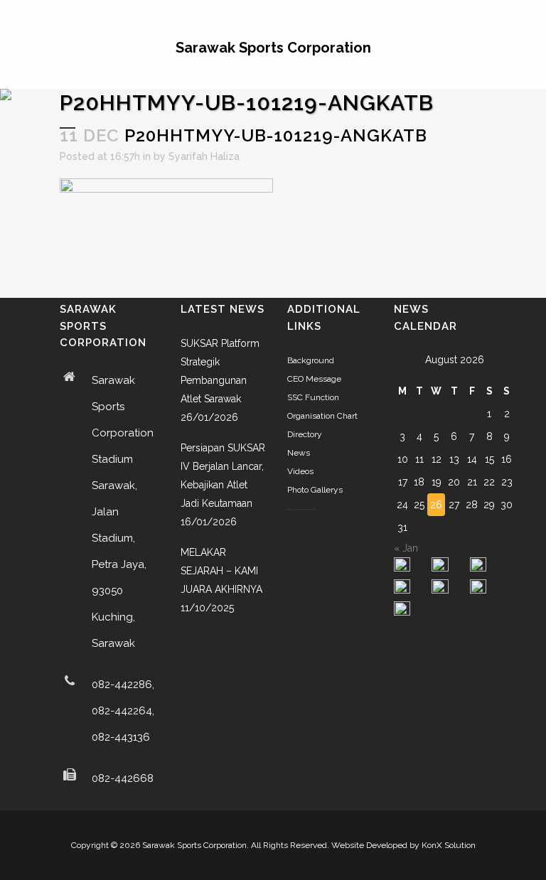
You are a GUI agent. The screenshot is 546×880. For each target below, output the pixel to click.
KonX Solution (449, 845)
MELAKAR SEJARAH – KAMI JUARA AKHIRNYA (221, 571)
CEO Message (314, 379)
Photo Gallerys (315, 490)
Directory (304, 434)
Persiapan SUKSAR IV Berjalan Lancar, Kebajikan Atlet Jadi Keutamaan (223, 475)
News (298, 453)
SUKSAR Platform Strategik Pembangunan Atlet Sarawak (220, 371)
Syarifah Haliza (204, 156)
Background (310, 360)
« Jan (406, 548)
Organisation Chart (322, 416)
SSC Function (313, 397)
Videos (300, 471)
